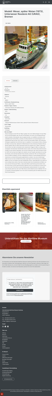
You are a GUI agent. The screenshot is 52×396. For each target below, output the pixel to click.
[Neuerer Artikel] (48, 213)
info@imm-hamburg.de (11, 321)
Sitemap (32, 391)
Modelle (13, 91)
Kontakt (4, 344)
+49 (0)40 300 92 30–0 (9, 318)
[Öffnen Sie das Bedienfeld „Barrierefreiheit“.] (2, 394)
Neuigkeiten (5, 339)
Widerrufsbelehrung (43, 389)
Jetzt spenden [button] (26, 241)
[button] (49, 2)
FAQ (3, 342)
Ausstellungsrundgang (7, 370)
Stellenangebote (6, 348)
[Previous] (3, 213)
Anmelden (19, 290)
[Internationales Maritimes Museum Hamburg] (8, 2)
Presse (3, 346)
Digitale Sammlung (6, 375)
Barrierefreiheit (20, 391)
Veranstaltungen (6, 374)
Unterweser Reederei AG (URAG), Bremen (14, 107)
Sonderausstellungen (7, 372)
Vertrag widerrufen (38, 391)
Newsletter (4, 341)
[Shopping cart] (45, 2)
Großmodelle (8, 91)
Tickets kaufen (5, 364)
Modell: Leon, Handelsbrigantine (25, 223)
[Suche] (43, 2)
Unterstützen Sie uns (7, 338)
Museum (4, 334)
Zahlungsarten (27, 391)
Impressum (36, 389)
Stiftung (4, 333)
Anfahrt (4, 356)
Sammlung (4, 336)
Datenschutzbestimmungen (19, 295)
